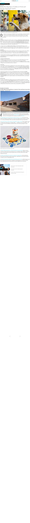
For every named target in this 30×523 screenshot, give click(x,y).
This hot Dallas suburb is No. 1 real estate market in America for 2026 (11, 150)
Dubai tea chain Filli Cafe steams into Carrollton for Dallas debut (11, 155)
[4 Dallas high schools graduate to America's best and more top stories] (15, 102)
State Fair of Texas (16, 114)
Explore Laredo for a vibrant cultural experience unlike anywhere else (17, 166)
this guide (23, 115)
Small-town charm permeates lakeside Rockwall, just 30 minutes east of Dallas (17, 173)
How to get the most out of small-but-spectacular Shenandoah (16, 169)
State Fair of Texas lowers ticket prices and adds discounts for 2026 (11, 159)
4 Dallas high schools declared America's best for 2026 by (11, 117)
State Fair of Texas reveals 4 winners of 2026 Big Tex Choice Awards (11, 121)
